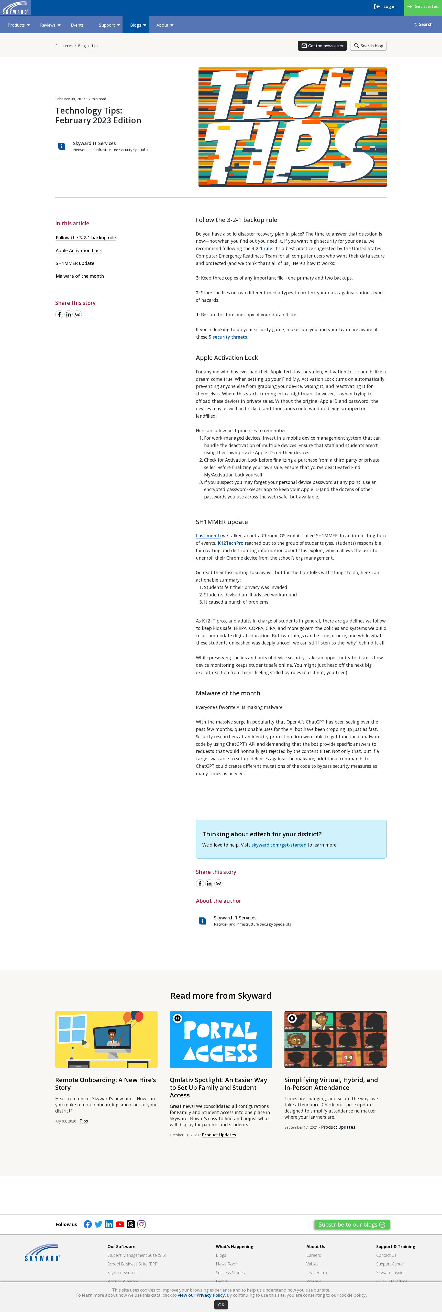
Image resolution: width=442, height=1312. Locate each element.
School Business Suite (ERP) (133, 1264)
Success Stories (230, 1272)
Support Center (390, 1264)
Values (312, 1264)
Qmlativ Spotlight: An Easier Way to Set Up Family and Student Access (218, 1087)
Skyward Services (123, 1272)
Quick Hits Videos (392, 1281)
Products (16, 25)
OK (221, 1305)
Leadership (316, 1272)
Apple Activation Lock (79, 250)
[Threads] (131, 1224)
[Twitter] (98, 1224)
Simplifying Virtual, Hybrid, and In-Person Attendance (331, 1083)
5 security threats (228, 337)
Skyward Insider (390, 1272)
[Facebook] (88, 1224)
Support (107, 25)
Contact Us (386, 1255)
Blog (82, 45)
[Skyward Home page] (43, 1252)
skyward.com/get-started (278, 845)
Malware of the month (80, 276)
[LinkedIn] (109, 1224)
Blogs (135, 25)
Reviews (48, 25)
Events (77, 25)
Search (426, 24)
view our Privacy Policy (201, 1295)
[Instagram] (141, 1224)
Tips (94, 45)
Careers (313, 1255)
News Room (227, 1264)
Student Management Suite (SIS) (136, 1255)
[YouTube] (120, 1224)
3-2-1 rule (262, 248)
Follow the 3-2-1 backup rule (86, 238)
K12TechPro (231, 543)
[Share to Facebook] (59, 314)
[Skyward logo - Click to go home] (15, 7)
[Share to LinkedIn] (68, 314)
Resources (64, 45)
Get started (427, 6)
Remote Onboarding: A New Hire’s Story (105, 1083)
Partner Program (122, 1281)
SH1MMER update (75, 263)
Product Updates (219, 1135)
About (162, 25)
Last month (208, 535)
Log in (389, 6)
